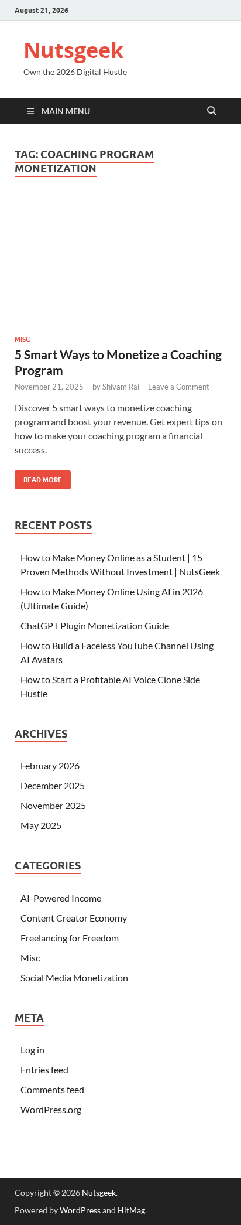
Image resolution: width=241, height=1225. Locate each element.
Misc (22, 339)
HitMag (131, 1210)
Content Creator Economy (73, 917)
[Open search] (212, 111)
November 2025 (53, 805)
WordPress (80, 1210)
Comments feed (52, 1089)
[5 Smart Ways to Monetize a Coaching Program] (120, 263)
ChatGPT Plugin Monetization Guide (94, 625)
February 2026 (50, 765)
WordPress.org (50, 1109)
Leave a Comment (178, 386)
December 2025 (52, 785)
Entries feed (44, 1069)
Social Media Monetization (74, 977)
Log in (32, 1049)
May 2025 (40, 825)
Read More (38, 477)
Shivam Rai (120, 386)
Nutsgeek (73, 50)
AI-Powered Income (60, 897)
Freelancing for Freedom (69, 937)
